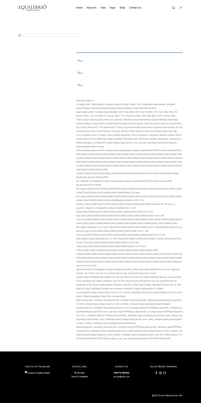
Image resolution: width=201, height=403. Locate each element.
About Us (92, 7)
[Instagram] (160, 373)
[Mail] (164, 373)
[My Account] (181, 7)
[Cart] (173, 7)
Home (79, 7)
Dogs (112, 7)
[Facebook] (156, 373)
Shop (122, 7)
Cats (103, 7)
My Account (79, 372)
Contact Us (135, 7)
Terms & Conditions (79, 376)
